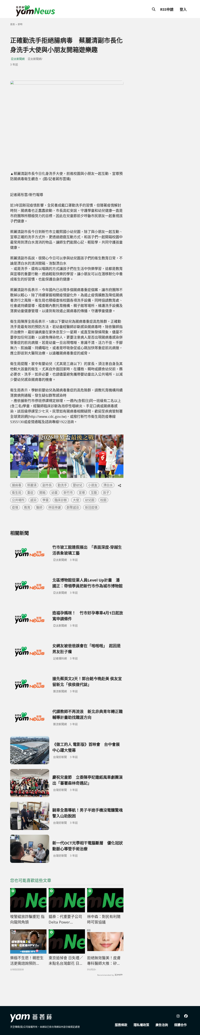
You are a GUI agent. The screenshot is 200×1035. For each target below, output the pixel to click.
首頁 (12, 24)
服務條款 (121, 1025)
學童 (45, 500)
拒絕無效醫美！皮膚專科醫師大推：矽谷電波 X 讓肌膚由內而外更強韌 (104, 960)
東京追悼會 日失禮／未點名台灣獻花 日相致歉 (66, 960)
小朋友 (92, 485)
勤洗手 (62, 485)
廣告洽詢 (161, 1025)
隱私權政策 (141, 1025)
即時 (20, 24)
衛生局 (16, 492)
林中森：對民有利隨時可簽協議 (104, 919)
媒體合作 (180, 1025)
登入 (183, 9)
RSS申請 (166, 9)
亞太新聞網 (18, 59)
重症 (30, 492)
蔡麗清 (32, 485)
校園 (103, 500)
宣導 (82, 492)
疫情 (15, 507)
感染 (33, 500)
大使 (76, 500)
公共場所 (18, 500)
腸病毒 (16, 485)
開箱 (42, 492)
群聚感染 (73, 507)
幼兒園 (89, 500)
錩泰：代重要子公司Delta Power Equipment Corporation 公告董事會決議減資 (65, 919)
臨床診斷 (60, 500)
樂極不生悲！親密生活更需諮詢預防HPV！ (27, 960)
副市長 (47, 485)
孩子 (106, 492)
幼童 (54, 492)
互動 (94, 492)
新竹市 (68, 492)
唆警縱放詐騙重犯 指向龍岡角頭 (27, 919)
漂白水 (108, 485)
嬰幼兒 (77, 485)
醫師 (39, 507)
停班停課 (54, 507)
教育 (27, 507)
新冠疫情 (91, 507)
